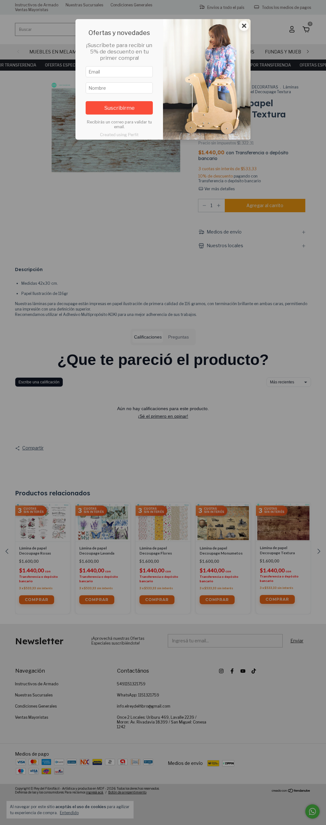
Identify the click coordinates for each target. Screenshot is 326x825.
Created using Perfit (119, 134)
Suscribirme (119, 108)
